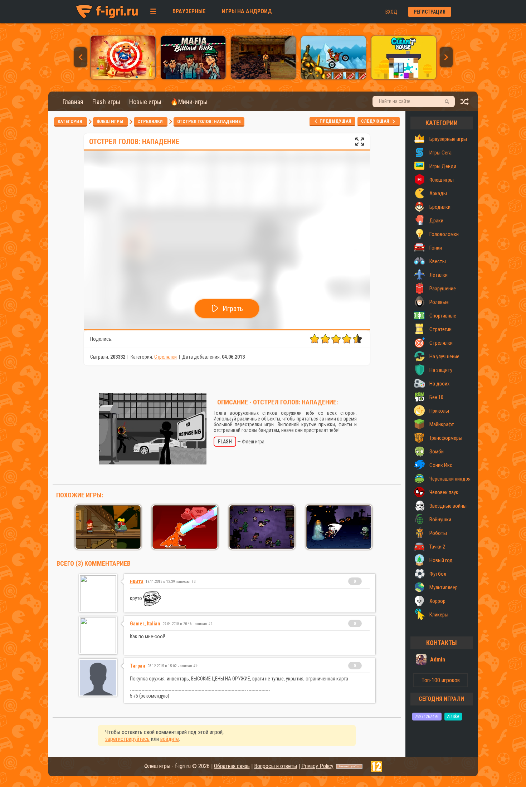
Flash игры (106, 101)
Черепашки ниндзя (450, 479)
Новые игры (145, 101)
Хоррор (437, 601)
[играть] (123, 77)
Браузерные (188, 11)
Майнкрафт (441, 424)
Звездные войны (448, 506)
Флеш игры (110, 121)
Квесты (437, 261)
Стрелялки (150, 121)
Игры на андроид (247, 11)
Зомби (436, 451)
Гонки (435, 248)
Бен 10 (436, 397)
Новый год (441, 560)
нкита (136, 581)
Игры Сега (440, 152)
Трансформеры (445, 438)
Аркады (438, 193)
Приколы (439, 411)
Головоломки (444, 234)
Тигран (137, 666)
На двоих (439, 383)
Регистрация (429, 12)
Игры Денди (442, 166)
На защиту (440, 370)
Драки (436, 220)
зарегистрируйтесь (127, 739)
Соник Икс (440, 465)
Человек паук (443, 492)
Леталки (438, 275)
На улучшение (444, 356)
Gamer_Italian (145, 623)
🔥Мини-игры (189, 101)
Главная (73, 101)
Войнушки (440, 519)
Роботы (438, 533)
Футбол (437, 574)
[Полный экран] (359, 143)
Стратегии (440, 329)
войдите (169, 739)
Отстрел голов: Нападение (209, 121)
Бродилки (439, 207)
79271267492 (427, 716)
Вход (391, 12)
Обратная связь (232, 766)
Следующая (377, 121)
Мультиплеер (443, 587)
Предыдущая (334, 121)
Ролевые (439, 302)
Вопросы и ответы (275, 766)
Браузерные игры (448, 139)
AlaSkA (453, 716)
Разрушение (442, 288)
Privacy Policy (317, 766)
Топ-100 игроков (441, 680)
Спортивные (442, 316)
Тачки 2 (437, 546)
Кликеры (438, 614)
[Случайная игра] (465, 103)
